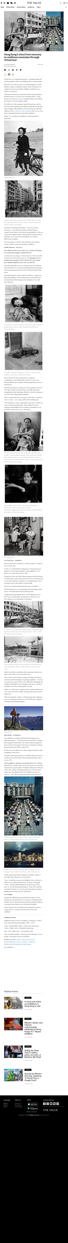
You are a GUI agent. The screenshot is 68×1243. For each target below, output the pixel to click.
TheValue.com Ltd (34, 1115)
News (2, 7)
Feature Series (10, 7)
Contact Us (18, 1103)
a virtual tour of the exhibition (22, 111)
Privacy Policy (18, 1106)
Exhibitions (31, 7)
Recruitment (18, 1105)
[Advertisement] (23, 967)
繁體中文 (5, 1103)
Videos (39, 7)
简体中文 (5, 1105)
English (5, 1106)
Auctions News (21, 7)
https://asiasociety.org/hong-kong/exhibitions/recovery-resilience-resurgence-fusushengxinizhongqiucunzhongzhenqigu (20, 942)
